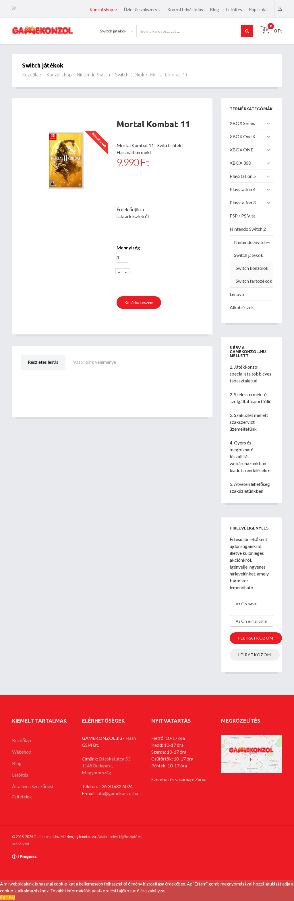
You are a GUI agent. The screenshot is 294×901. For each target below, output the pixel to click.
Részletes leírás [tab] (43, 362)
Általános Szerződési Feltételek (32, 791)
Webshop (21, 751)
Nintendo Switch (93, 74)
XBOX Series (242, 123)
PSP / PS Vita (243, 215)
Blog (214, 9)
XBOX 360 (240, 162)
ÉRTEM (7, 897)
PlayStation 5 (243, 176)
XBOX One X (242, 136)
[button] (280, 8)
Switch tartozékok (254, 281)
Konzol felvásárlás (185, 9)
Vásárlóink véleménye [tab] (94, 362)
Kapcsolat (258, 9)
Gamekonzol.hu (46, 836)
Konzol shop (101, 9)
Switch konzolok (252, 268)
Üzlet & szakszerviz (142, 9)
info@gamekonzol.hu (117, 793)
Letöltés (234, 9)
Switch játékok (129, 74)
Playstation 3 (243, 202)
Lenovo (237, 294)
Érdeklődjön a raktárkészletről (130, 213)
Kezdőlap (31, 74)
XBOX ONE (241, 149)
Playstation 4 (243, 189)
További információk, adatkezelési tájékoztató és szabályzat (108, 890)
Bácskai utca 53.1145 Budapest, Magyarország (106, 765)
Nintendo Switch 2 (248, 229)
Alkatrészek (242, 307)
